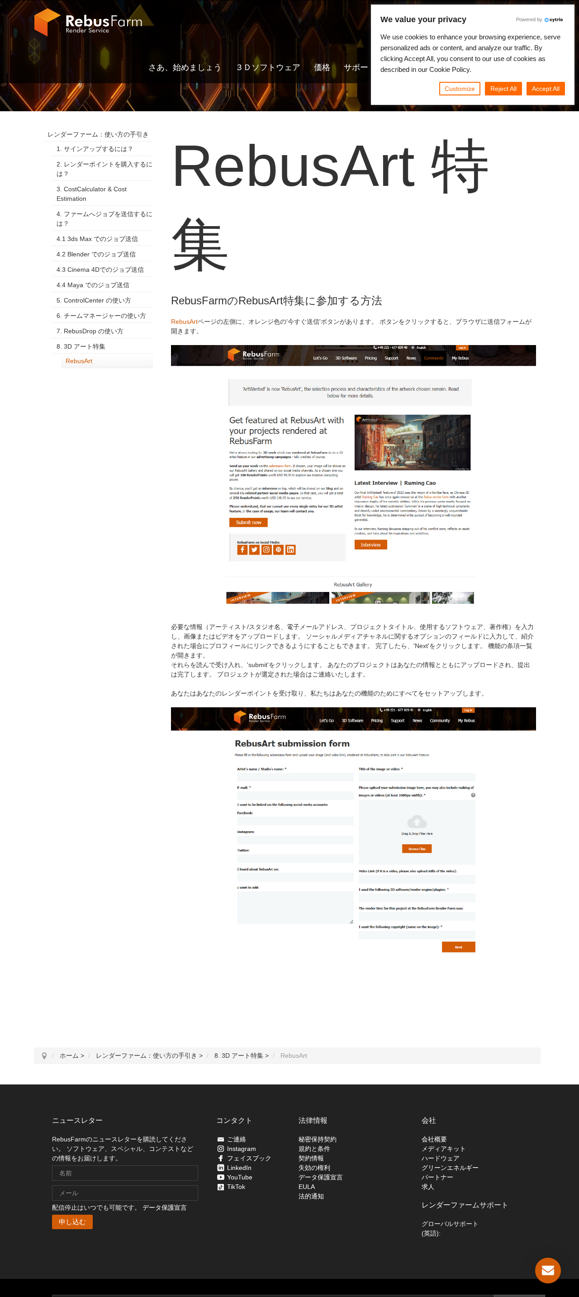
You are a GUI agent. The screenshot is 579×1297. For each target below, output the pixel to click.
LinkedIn (239, 1167)
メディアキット (444, 1148)
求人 (428, 1186)
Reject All (503, 88)
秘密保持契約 (318, 1139)
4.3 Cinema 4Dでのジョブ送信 (100, 269)
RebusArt (184, 321)
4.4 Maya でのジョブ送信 (93, 285)
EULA (307, 1186)
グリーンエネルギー (450, 1167)
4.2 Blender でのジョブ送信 (96, 254)
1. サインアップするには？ (95, 148)
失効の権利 (314, 1167)
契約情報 (311, 1158)
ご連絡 (236, 1139)
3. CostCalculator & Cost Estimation (92, 193)
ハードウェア (441, 1158)
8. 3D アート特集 (81, 346)
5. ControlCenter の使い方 (94, 300)
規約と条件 (314, 1148)
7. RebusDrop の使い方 (90, 331)
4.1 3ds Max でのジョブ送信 (97, 238)
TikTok (236, 1186)
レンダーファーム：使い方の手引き (98, 134)
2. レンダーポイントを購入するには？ (104, 169)
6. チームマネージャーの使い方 (101, 315)
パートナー (437, 1177)
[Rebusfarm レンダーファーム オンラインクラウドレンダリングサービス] (88, 22)
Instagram (241, 1148)
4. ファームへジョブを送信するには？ (104, 218)
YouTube (239, 1177)
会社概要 (434, 1139)
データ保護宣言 (164, 1207)
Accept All (546, 88)
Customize (460, 88)
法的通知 (311, 1196)
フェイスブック (249, 1158)
